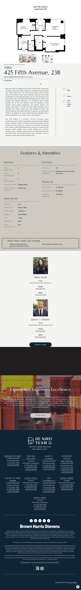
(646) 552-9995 (31, 467)
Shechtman (67, 461)
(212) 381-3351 (31, 465)
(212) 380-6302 (67, 485)
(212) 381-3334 (13, 487)
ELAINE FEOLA (31, 478)
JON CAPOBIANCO (49, 479)
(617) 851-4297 (67, 487)
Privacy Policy (72, 582)
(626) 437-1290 (67, 470)
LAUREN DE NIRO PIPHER (13, 479)
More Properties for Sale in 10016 (52, 244)
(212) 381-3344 (13, 463)
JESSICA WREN (40, 498)
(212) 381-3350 (40, 504)
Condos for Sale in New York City (19, 246)
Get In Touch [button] (40, 415)
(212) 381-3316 (67, 468)
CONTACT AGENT (40, 344)
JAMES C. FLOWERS (49, 457)
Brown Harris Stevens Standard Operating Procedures (45, 562)
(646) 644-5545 (14, 489)
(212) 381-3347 (31, 485)
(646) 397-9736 (41, 506)
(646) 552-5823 (40, 331)
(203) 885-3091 (40, 289)
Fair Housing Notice (26, 562)
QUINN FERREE (66, 478)
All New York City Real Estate (18, 244)
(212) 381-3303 (49, 465)
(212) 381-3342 (49, 487)
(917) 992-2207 (50, 489)
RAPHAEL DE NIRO (13, 456)
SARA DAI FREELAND (30, 457)
